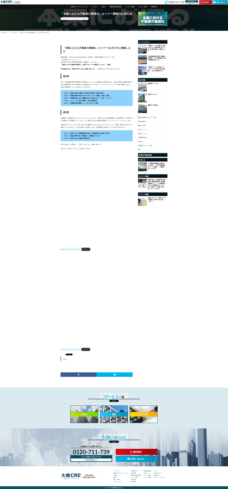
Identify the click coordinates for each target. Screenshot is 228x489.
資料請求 (156, 475)
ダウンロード (85, 249)
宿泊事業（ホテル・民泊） (145, 145)
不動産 (115, 475)
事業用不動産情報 (115, 6)
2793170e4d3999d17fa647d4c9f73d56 (70, 349)
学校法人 (140, 141)
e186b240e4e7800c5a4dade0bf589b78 (70, 249)
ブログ (155, 471)
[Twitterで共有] (115, 374)
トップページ (117, 471)
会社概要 (133, 479)
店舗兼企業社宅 (142, 137)
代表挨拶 (133, 481)
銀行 (139, 149)
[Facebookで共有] (79, 374)
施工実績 (133, 473)
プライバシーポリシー (160, 477)
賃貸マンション (142, 129)
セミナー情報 (130, 6)
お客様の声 (134, 471)
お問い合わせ (157, 473)
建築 (114, 477)
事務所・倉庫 (142, 125)
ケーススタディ (117, 481)
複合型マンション (143, 133)
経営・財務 (116, 479)
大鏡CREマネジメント (118, 487)
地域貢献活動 (147, 471)
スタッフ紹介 (143, 6)
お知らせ (145, 473)
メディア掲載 (147, 477)
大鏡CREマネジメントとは (78, 6)
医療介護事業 (142, 121)
